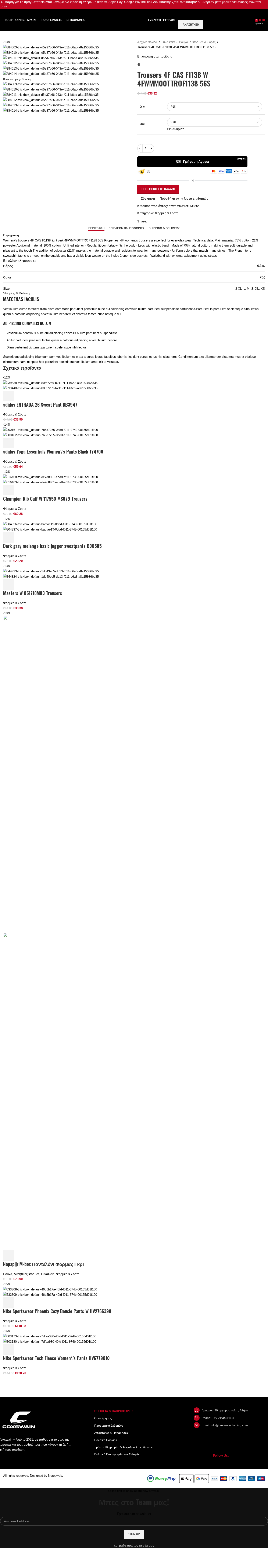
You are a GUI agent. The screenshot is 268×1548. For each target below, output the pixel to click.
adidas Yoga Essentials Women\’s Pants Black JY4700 (53, 451)
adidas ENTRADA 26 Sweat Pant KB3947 (40, 404)
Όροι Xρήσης (103, 1418)
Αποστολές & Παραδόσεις (111, 1432)
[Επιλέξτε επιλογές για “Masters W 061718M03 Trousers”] (8, 584)
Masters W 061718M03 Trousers (32, 593)
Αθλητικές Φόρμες (26, 1274)
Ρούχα (183, 42)
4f (138, 64)
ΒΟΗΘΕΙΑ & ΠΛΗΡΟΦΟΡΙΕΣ (113, 1411)
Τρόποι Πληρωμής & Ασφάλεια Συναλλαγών (123, 1447)
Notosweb (55, 1475)
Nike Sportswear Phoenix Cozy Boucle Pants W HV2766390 (57, 1311)
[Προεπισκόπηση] (20, 396)
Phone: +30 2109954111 (218, 1417)
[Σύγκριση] (31, 396)
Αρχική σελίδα (147, 42)
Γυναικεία (168, 42)
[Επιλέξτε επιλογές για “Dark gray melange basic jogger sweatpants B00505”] (8, 537)
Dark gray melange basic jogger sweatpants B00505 (52, 545)
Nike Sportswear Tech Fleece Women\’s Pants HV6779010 (56, 1358)
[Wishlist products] (252, 20)
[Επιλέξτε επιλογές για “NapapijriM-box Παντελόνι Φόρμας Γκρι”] (8, 1255)
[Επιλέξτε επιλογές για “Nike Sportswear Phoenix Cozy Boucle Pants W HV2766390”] (8, 1302)
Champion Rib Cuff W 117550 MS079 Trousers (45, 498)
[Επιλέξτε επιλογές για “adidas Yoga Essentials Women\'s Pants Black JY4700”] (8, 443)
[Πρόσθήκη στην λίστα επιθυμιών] (42, 396)
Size (142, 124)
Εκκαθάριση (175, 129)
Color (142, 106)
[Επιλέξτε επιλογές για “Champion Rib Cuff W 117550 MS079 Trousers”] (8, 490)
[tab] (96, 228)
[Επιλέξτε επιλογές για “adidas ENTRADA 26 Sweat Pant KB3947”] (8, 396)
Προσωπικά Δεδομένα (108, 1425)
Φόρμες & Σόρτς (203, 42)
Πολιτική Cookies (105, 1440)
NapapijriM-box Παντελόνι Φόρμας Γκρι (43, 1263)
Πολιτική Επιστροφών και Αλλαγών (117, 1454)
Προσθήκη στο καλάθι (158, 189)
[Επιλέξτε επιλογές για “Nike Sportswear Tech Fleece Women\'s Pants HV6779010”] (8, 1349)
